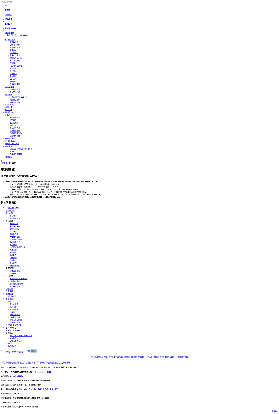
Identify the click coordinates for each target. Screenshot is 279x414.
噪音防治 (13, 50)
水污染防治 (14, 42)
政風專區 (8, 146)
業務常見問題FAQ (17, 284)
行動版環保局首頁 (13, 208)
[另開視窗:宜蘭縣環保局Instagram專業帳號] (53, 363)
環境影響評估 (15, 61)
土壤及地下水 (15, 47)
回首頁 (7, 10)
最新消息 (13, 120)
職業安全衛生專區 (12, 144)
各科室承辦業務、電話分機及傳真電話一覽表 (41, 389)
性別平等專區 (10, 141)
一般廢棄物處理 (16, 66)
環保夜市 (13, 81)
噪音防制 (13, 232)
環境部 (54, 367)
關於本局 (9, 213)
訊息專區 (8, 115)
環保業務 (11, 40)
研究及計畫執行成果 (13, 325)
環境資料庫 (9, 112)
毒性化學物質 (15, 55)
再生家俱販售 (15, 118)
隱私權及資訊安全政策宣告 (101, 357)
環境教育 (13, 74)
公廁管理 (13, 79)
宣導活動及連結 (16, 133)
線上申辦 (8, 95)
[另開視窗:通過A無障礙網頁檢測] (14, 352)
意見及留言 (9, 87)
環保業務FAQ (15, 92)
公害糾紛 (13, 63)
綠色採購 (13, 76)
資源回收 (13, 68)
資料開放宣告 (182, 357)
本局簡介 (8, 15)
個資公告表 (170, 357)
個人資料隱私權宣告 (155, 357)
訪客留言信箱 (10, 28)
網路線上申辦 (15, 100)
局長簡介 (13, 216)
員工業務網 (9, 33)
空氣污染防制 (15, 45)
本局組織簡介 (15, 218)
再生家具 (13, 71)
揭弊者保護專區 (16, 154)
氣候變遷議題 (15, 84)
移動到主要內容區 (6, 2)
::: (6, 6)
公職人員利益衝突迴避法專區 (21, 149)
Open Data (9, 105)
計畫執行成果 (10, 138)
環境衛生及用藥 (16, 58)
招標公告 (13, 125)
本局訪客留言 (18, 376)
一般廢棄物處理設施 (17, 247)
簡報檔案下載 (15, 131)
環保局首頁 (10, 211)
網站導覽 (8, 19)
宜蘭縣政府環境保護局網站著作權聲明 (130, 357)
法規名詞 (8, 24)
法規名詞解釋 (11, 346)
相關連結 (8, 157)
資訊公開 (8, 107)
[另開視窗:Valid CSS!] (31, 352)
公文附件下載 (15, 136)
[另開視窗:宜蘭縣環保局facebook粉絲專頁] (18, 363)
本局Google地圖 (44, 372)
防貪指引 (13, 152)
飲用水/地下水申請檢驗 (18, 97)
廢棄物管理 (14, 53)
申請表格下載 (15, 102)
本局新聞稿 (14, 123)
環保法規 (8, 110)
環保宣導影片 (15, 128)
